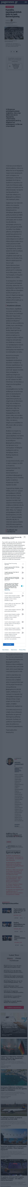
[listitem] (14, 564)
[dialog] (14, 594)
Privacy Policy (22, 649)
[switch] (22, 567)
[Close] (25, 537)
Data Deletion (5, 649)
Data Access (14, 649)
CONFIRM (8, 644)
